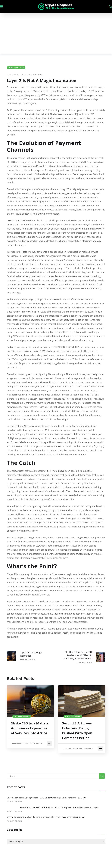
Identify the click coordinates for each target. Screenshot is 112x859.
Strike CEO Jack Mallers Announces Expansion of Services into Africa (29, 728)
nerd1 (27, 74)
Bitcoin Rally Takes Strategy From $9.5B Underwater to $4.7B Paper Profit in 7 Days (46, 797)
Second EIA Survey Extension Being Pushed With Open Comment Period (77, 730)
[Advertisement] (56, 34)
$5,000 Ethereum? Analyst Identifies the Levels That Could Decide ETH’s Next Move (45, 817)
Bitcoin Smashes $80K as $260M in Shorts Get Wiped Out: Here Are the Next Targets (59, 807)
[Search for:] (56, 775)
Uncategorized (16, 68)
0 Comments (38, 74)
